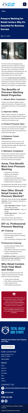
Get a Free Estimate (8, 347)
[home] (9, 4)
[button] (24, 4)
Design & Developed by (10, 410)
